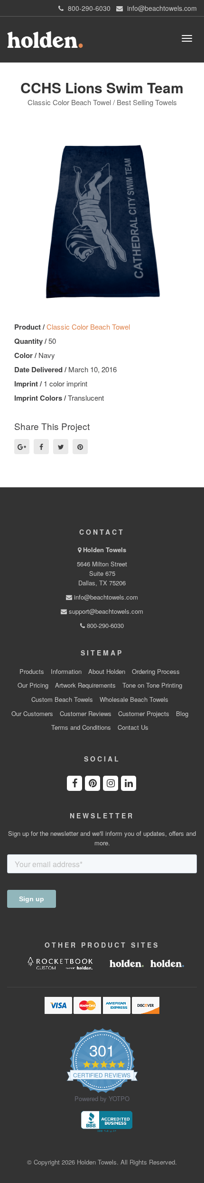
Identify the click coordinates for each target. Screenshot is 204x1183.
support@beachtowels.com (105, 611)
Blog (182, 713)
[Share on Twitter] (60, 446)
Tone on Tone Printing (152, 685)
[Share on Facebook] (41, 446)
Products (31, 671)
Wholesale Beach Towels (134, 699)
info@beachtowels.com (105, 596)
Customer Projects (143, 713)
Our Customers (32, 713)
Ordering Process (156, 671)
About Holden (106, 671)
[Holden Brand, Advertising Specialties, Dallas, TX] (106, 1120)
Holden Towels (104, 549)
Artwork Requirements (85, 685)
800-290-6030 (104, 625)
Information (66, 671)
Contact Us (133, 727)
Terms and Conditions (81, 727)
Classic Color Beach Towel (88, 327)
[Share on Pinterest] (80, 446)
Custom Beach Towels (62, 699)
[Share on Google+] (21, 446)
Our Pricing (33, 685)
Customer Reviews (85, 713)
